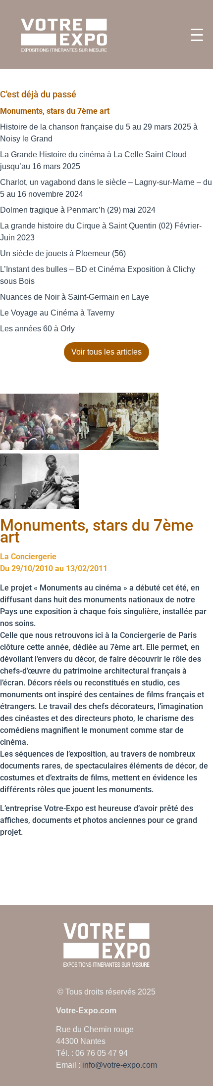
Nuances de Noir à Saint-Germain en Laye (74, 297)
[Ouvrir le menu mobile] (197, 35)
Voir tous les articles (106, 352)
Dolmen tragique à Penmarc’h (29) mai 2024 (78, 210)
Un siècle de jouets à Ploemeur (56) (63, 253)
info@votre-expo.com (119, 1065)
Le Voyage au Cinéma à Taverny (57, 313)
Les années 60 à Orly (37, 328)
